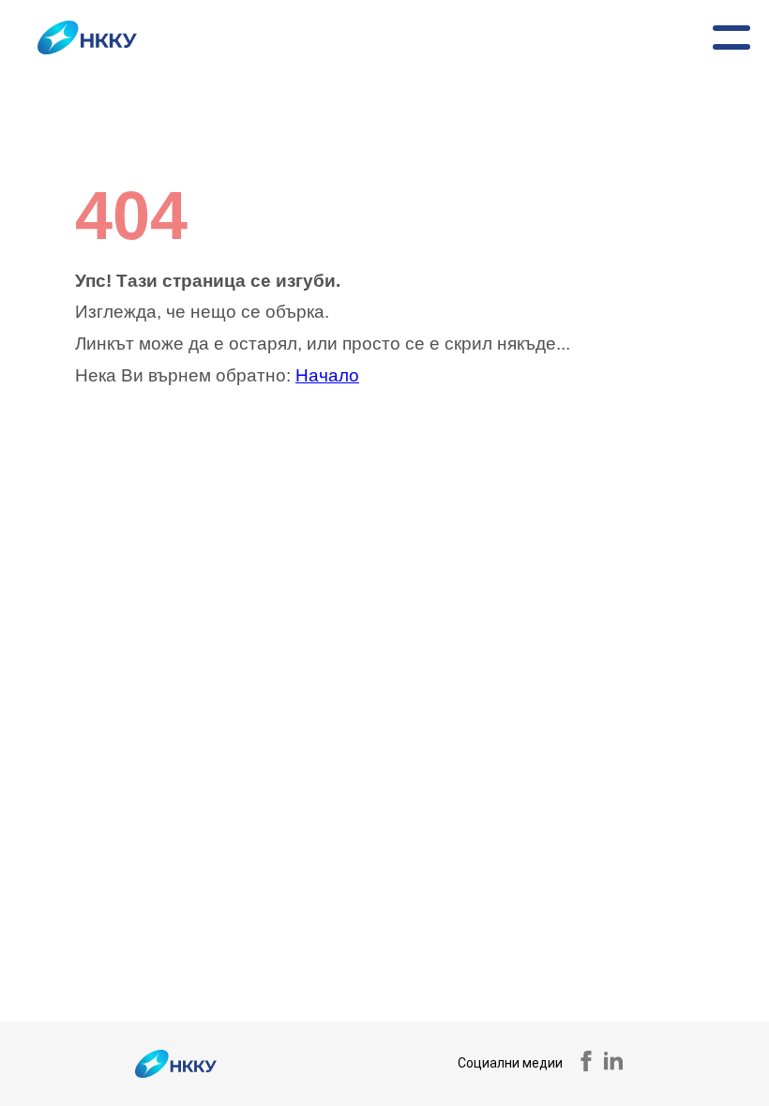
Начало (327, 375)
